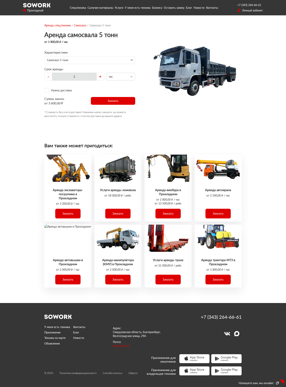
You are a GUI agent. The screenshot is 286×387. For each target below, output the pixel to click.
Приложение (52, 332)
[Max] (237, 334)
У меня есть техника (138, 7)
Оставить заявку (174, 7)
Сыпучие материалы (100, 7)
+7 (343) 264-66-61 (249, 5)
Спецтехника (78, 7)
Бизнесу (157, 7)
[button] (113, 101)
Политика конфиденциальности (78, 373)
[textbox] (74, 76)
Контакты (212, 7)
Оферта (132, 373)
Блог (189, 7)
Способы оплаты (112, 373)
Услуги (119, 7)
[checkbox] (89, 90)
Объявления (52, 343)
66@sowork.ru (121, 345)
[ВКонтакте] (227, 334)
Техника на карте (55, 337)
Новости (199, 7)
